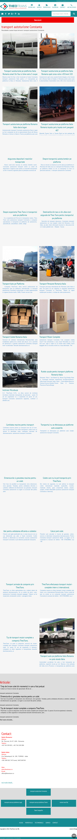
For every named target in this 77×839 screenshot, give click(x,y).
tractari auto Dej (64, 802)
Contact (55, 823)
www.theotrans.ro (7, 769)
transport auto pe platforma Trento (39, 802)
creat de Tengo (73, 829)
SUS (74, 836)
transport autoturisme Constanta (38, 791)
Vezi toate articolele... (6, 720)
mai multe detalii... (7, 782)
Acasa (21, 823)
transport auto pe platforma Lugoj (13, 802)
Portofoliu (29, 823)
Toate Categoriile (38, 810)
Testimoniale (39, 823)
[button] (39, 7)
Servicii (48, 823)
